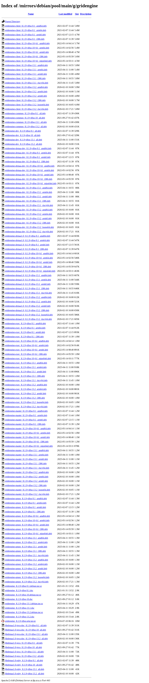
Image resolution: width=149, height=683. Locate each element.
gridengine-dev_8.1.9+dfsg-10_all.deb (22, 135)
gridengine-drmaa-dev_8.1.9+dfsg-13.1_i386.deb (27, 201)
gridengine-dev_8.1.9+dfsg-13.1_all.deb (23, 139)
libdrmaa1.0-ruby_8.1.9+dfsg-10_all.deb (23, 665)
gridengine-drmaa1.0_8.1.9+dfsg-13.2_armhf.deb (27, 306)
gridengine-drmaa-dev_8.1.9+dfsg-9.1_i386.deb (27, 161)
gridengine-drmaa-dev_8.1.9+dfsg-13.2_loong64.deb (29, 227)
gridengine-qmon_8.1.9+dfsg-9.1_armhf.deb (25, 507)
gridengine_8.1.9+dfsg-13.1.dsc (19, 608)
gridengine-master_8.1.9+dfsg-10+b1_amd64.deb (28, 428)
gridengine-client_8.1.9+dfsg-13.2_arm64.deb (26, 91)
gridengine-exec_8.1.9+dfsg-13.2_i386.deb (25, 398)
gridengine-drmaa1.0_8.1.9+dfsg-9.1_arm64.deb (27, 240)
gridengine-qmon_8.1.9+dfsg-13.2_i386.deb (25, 573)
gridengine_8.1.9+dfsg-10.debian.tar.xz (23, 595)
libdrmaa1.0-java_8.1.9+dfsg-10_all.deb (23, 647)
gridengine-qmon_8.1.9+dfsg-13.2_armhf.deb (26, 568)
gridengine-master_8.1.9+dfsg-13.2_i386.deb (26, 485)
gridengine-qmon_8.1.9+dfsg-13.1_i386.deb (25, 551)
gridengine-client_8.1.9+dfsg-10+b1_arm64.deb (27, 48)
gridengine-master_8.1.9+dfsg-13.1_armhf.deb (26, 459)
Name (31, 14)
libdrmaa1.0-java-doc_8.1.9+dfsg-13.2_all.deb (26, 638)
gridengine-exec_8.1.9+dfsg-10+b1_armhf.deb (26, 350)
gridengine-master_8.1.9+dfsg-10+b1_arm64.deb (27, 433)
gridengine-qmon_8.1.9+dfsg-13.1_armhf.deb (26, 546)
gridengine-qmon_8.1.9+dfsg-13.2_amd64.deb (26, 560)
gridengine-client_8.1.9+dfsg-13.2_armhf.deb (26, 96)
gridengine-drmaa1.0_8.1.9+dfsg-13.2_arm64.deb (28, 301)
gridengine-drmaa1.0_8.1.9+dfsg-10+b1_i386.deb (28, 266)
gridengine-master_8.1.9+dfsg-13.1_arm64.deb (26, 455)
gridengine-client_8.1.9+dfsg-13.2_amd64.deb (26, 87)
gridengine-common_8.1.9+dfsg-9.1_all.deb (25, 113)
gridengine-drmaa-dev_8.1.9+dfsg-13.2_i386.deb (27, 223)
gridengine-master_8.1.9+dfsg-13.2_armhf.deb (26, 481)
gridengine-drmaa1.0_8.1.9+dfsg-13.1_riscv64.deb (28, 293)
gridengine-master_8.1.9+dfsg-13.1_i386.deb (26, 463)
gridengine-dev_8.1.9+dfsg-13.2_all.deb (23, 144)
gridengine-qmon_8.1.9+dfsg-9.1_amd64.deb (26, 498)
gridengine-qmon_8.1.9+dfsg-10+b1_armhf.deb (27, 525)
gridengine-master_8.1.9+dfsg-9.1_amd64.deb (26, 411)
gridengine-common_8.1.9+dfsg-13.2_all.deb (26, 126)
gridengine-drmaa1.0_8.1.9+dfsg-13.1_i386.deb (27, 288)
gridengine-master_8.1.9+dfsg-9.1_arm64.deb (26, 415)
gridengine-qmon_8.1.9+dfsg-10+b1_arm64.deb (27, 520)
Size (77, 14)
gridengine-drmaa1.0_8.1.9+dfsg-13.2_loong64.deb (29, 314)
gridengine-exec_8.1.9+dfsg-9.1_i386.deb (24, 336)
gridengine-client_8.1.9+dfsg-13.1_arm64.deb (26, 69)
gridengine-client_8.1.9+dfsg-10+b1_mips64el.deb (28, 61)
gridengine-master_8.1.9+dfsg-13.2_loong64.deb (27, 490)
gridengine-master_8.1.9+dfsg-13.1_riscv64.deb (27, 468)
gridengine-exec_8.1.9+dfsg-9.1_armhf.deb (25, 332)
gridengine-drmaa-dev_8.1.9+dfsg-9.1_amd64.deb (28, 148)
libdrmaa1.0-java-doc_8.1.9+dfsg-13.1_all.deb (26, 634)
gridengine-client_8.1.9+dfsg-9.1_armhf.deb (25, 34)
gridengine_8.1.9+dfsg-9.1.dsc (19, 590)
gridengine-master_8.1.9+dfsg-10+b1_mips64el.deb (29, 446)
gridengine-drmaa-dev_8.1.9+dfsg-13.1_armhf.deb (28, 196)
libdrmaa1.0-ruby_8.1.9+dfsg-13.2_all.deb (24, 673)
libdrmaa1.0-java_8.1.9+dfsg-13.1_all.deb (24, 651)
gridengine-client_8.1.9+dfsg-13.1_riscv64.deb (26, 83)
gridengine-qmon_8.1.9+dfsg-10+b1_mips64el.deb (28, 533)
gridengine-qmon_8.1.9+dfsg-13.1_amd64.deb (26, 538)
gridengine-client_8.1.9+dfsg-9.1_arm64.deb (25, 30)
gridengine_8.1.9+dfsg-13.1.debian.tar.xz (24, 603)
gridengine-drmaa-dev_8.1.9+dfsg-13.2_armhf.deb (28, 218)
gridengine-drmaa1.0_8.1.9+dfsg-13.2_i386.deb (27, 310)
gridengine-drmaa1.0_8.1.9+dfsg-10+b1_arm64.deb (29, 258)
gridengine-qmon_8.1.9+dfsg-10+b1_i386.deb (26, 529)
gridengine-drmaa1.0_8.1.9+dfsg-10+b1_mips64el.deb (30, 271)
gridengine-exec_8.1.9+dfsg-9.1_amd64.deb (25, 323)
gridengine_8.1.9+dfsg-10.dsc (19, 599)
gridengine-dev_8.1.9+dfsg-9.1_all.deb (23, 131)
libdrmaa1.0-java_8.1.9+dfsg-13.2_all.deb (24, 656)
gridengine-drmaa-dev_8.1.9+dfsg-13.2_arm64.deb (28, 214)
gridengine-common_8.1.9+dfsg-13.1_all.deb (26, 122)
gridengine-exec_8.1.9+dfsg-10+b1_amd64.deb (27, 341)
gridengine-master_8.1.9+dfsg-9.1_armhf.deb (26, 420)
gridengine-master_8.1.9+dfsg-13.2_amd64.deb (27, 472)
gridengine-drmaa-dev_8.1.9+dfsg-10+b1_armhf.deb (29, 174)
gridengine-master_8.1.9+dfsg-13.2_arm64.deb (26, 476)
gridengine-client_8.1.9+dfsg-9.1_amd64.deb (26, 26)
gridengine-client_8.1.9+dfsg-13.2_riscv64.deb (26, 109)
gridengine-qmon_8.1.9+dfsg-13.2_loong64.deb (27, 577)
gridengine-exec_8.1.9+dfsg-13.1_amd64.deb (26, 363)
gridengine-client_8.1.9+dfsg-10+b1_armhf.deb (27, 52)
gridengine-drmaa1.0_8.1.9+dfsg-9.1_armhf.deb (27, 244)
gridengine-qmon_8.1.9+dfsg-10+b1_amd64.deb (27, 516)
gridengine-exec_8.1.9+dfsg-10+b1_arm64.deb (26, 345)
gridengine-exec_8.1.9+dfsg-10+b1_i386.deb (26, 354)
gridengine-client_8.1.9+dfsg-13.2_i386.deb (25, 100)
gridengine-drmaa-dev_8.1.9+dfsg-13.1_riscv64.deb (29, 205)
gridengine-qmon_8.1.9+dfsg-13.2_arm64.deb (26, 564)
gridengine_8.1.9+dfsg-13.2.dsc (19, 616)
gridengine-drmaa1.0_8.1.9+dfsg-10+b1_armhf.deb (28, 262)
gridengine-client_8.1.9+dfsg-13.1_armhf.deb (26, 74)
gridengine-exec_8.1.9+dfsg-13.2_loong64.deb (26, 402)
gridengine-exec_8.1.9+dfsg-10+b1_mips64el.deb (28, 358)
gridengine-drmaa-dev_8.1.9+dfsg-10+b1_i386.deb (28, 179)
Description (85, 14)
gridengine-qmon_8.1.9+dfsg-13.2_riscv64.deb (26, 581)
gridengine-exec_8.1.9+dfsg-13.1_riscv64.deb (26, 380)
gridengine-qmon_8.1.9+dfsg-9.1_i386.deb (25, 511)
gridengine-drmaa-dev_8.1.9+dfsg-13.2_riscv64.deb (29, 231)
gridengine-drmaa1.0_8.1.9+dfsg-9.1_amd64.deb (27, 236)
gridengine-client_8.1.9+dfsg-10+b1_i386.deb (26, 56)
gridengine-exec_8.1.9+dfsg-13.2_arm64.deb (26, 389)
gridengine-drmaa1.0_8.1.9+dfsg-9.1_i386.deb (26, 249)
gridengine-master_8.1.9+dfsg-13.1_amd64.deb (27, 450)
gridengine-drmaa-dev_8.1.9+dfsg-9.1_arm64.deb (28, 153)
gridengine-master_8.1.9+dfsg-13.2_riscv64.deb (27, 494)
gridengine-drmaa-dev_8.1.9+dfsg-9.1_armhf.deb (27, 157)
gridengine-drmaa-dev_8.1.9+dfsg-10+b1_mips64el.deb (30, 183)
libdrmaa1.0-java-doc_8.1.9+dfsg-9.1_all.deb (26, 625)
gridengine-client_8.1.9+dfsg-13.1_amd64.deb (26, 65)
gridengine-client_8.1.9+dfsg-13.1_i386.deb (25, 78)
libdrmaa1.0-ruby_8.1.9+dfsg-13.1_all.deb (24, 669)
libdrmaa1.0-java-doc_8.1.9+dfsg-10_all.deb (25, 630)
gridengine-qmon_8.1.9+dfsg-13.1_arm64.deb (26, 542)
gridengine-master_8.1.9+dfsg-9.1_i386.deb (25, 424)
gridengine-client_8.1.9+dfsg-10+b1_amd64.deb (27, 43)
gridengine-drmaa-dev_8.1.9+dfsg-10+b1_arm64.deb (29, 170)
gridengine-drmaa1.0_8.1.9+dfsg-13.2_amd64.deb (28, 297)
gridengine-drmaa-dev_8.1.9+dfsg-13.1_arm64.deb (28, 192)
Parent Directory (12, 21)
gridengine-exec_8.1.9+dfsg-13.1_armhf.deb (25, 371)
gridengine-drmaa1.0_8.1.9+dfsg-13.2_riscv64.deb (28, 319)
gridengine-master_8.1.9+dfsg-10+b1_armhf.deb (27, 437)
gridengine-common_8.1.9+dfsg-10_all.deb (25, 118)
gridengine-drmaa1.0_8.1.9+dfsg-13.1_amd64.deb (28, 275)
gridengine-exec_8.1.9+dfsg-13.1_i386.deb (25, 376)
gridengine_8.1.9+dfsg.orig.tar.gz (20, 621)
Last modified (65, 14)
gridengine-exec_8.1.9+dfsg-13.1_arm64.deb (26, 367)
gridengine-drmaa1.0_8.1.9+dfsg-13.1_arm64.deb (28, 279)
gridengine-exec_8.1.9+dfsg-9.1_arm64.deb (25, 328)
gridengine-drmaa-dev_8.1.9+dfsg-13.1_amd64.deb (29, 188)
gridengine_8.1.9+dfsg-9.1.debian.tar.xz (23, 586)
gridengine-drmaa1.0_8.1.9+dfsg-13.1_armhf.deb (27, 284)
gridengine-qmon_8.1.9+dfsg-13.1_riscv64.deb (26, 555)
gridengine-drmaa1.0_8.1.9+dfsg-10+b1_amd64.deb (29, 253)
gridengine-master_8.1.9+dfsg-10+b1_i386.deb (26, 441)
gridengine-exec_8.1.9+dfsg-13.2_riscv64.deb (26, 406)
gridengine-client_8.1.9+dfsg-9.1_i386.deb (24, 39)
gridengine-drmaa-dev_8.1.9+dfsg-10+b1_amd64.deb (29, 166)
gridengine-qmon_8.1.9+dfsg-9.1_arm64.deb (25, 503)
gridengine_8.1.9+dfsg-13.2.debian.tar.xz (24, 612)
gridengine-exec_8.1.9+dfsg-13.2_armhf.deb (25, 393)
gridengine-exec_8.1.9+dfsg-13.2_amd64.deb (26, 385)
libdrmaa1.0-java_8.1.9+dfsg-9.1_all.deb (23, 643)
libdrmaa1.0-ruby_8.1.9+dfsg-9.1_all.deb (24, 660)
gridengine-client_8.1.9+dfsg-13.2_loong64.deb (27, 104)
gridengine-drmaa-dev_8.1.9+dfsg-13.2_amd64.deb (29, 209)
